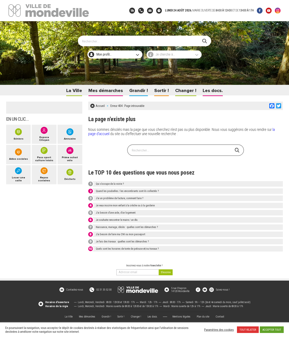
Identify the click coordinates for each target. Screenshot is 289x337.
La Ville (74, 91)
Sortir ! (161, 91)
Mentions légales (181, 316)
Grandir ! (138, 91)
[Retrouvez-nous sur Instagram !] (211, 289)
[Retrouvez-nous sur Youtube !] (204, 289)
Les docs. (213, 91)
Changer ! (185, 91)
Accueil (100, 106)
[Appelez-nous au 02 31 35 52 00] (141, 10)
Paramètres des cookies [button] (219, 330)
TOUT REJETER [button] (247, 329)
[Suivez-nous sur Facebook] (260, 10)
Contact (220, 316)
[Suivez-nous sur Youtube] (268, 10)
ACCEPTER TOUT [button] (271, 329)
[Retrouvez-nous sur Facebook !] (198, 289)
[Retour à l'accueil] (138, 290)
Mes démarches (105, 91)
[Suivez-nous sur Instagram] (278, 10)
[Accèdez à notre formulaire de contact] (150, 10)
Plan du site (203, 316)
